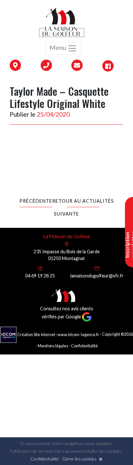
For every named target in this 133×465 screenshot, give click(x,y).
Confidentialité (84, 345)
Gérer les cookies (79, 458)
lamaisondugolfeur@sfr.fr (97, 275)
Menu (58, 47)
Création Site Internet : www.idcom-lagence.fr (58, 334)
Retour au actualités (83, 201)
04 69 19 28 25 (40, 275)
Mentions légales (53, 345)
